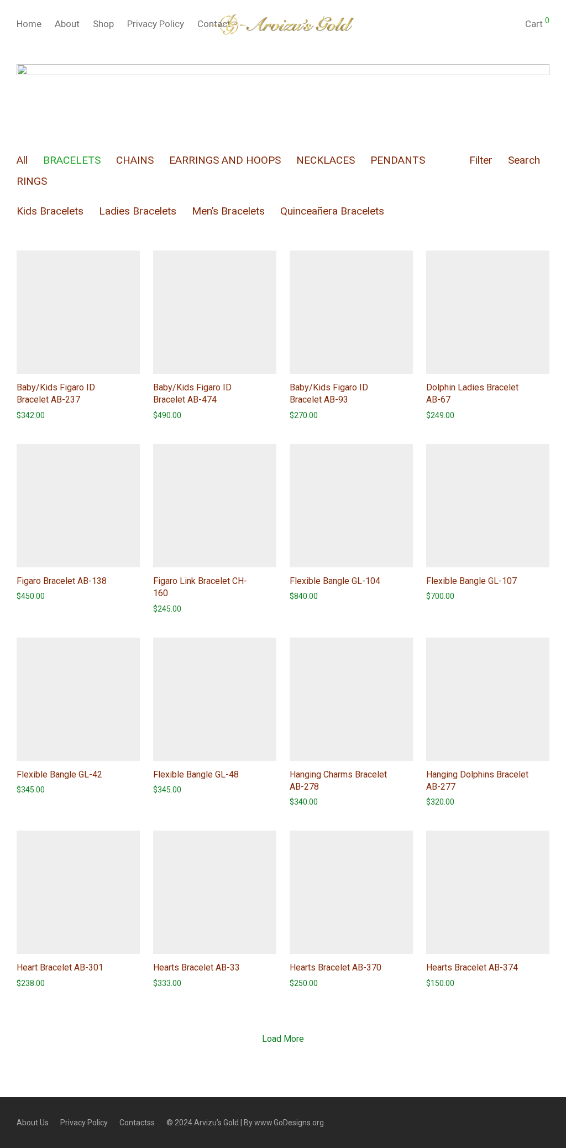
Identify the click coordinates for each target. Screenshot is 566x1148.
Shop (103, 23)
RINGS (32, 181)
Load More (283, 1039)
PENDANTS (397, 160)
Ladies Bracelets (137, 211)
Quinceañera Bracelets (332, 211)
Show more (31, 415)
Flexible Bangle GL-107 (471, 581)
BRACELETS (72, 160)
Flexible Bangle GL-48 (196, 774)
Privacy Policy (155, 23)
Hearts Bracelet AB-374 (472, 967)
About (67, 23)
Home (29, 23)
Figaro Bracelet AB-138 (62, 581)
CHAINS (135, 160)
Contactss (137, 1122)
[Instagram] (545, 1122)
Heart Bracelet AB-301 (60, 967)
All (22, 160)
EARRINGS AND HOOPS (225, 160)
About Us (33, 1122)
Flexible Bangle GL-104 (335, 581)
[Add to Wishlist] (134, 387)
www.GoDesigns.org (289, 1122)
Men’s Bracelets (228, 211)
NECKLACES (325, 160)
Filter (480, 160)
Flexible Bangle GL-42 (59, 774)
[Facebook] (527, 1122)
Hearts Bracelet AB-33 (196, 967)
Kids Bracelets (50, 211)
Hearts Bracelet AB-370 (335, 967)
